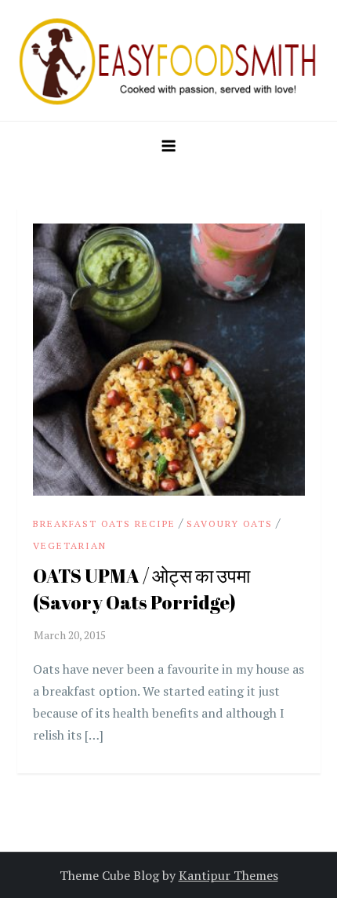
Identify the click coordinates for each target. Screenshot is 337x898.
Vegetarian (70, 545)
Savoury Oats (230, 523)
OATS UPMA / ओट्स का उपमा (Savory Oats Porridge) (141, 589)
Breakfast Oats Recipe (104, 523)
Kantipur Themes (228, 875)
